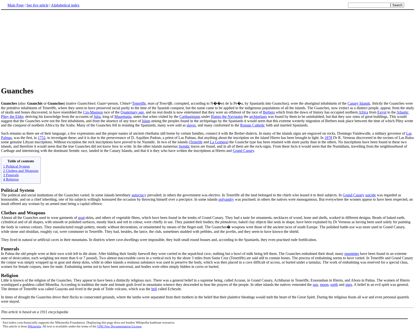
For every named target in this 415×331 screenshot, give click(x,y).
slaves (191, 125)
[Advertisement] (207, 47)
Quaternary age (132, 112)
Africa (363, 112)
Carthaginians (189, 116)
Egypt (381, 112)
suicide (370, 195)
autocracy (139, 195)
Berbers (269, 112)
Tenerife (196, 142)
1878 (328, 138)
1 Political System (16, 166)
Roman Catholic (252, 125)
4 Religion (11, 179)
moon (324, 285)
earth (334, 285)
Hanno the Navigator (227, 116)
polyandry (226, 199)
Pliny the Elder (12, 116)
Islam (146, 121)
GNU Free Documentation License (119, 326)
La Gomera (218, 142)
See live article (37, 5)
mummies (351, 254)
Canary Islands (359, 103)
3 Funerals (11, 175)
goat (81, 218)
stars (348, 285)
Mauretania (122, 116)
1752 (41, 138)
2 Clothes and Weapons (20, 171)
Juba (97, 116)
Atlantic (403, 112)
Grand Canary (243, 151)
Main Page (15, 5)
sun (315, 285)
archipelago (258, 116)
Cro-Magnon (93, 112)
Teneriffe (139, 103)
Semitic (184, 146)
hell (154, 289)
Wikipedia (34, 326)
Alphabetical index (65, 5)
